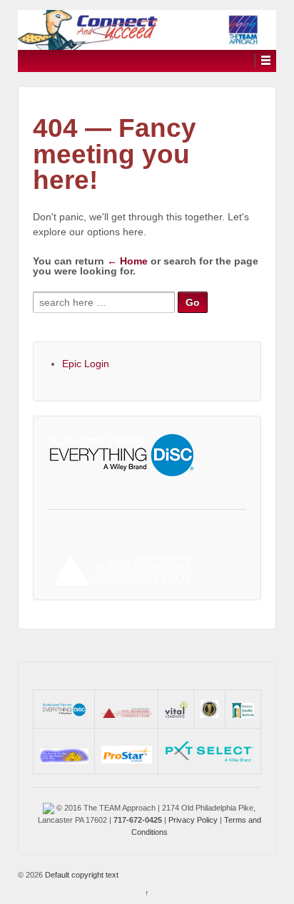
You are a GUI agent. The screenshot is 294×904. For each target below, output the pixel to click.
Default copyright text (80, 874)
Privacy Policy (193, 820)
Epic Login (85, 363)
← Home (127, 261)
